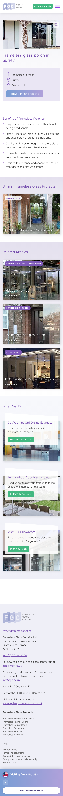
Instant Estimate (42, 6)
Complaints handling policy (16, 756)
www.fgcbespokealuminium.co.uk (22, 703)
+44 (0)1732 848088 (15, 655)
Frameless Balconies (13, 728)
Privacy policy (10, 749)
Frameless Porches (12, 731)
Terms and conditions (13, 752)
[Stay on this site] (5, 782)
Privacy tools (9, 762)
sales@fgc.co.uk (12, 665)
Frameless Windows (13, 734)
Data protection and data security (20, 759)
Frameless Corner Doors (15, 725)
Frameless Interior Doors (15, 721)
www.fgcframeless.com (17, 630)
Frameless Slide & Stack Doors (18, 718)
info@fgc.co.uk (11, 680)
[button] (31, 34)
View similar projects (24, 93)
